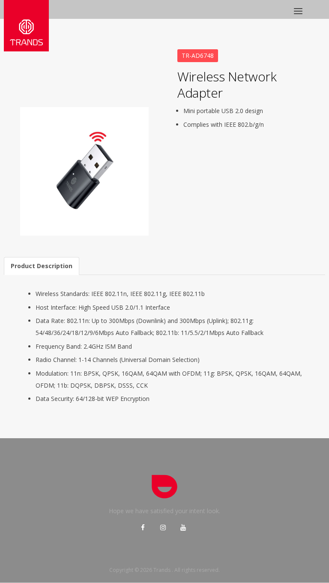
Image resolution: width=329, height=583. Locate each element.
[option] (84, 171)
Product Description (41, 266)
